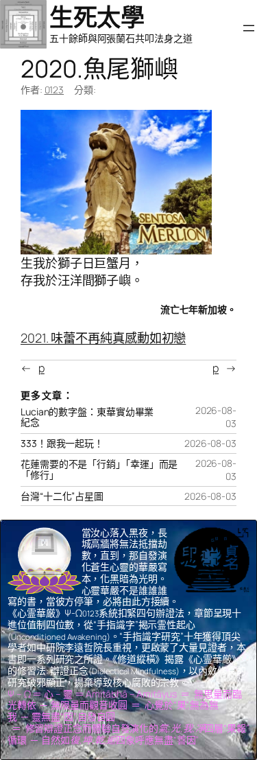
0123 (54, 89)
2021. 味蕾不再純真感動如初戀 (103, 338)
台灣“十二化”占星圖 (62, 496)
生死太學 (96, 17)
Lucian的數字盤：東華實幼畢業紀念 (87, 417)
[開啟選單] (249, 28)
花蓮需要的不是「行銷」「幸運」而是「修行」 (99, 470)
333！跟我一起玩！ (62, 443)
